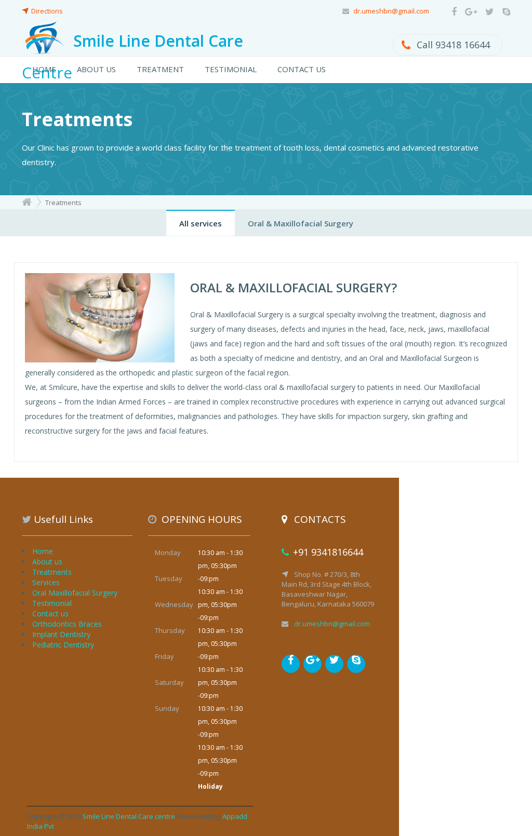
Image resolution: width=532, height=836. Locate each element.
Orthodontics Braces (67, 624)
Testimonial (52, 603)
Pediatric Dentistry (63, 645)
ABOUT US (96, 69)
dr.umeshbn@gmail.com (391, 11)
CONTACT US (301, 69)
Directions (47, 11)
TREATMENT (160, 69)
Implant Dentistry (61, 634)
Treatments (52, 572)
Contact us (50, 613)
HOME (44, 69)
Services (46, 582)
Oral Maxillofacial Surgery (74, 593)
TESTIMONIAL (231, 69)
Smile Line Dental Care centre (129, 816)
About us (47, 562)
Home (42, 551)
